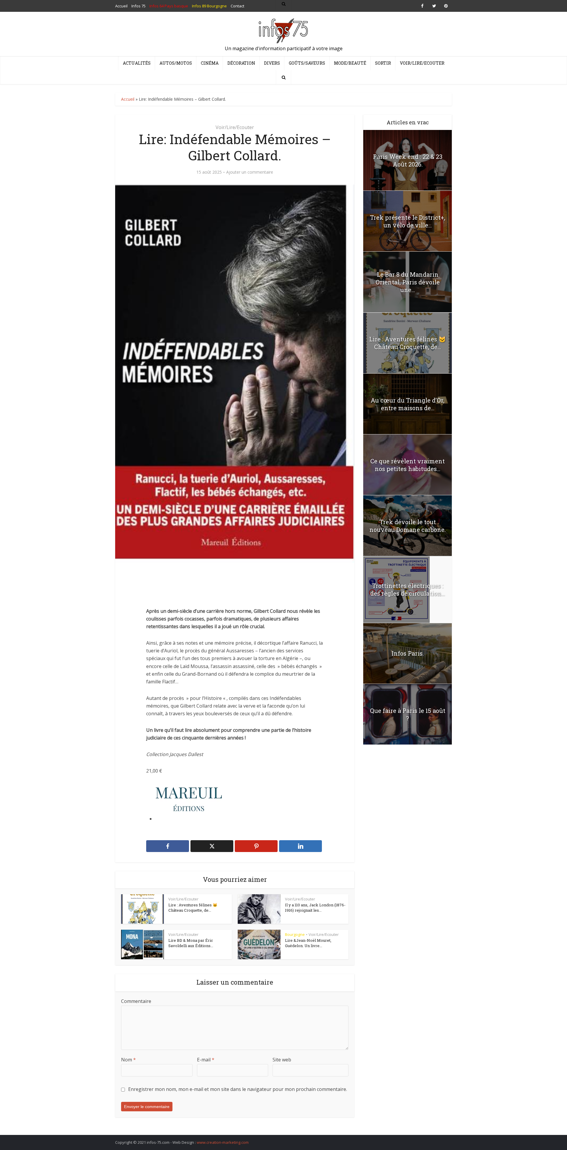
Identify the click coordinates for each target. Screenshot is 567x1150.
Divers (272, 63)
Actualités (137, 63)
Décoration (241, 63)
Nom (128, 1059)
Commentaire (136, 1001)
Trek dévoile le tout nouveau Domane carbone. (407, 525)
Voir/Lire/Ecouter (422, 63)
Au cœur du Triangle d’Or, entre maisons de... (407, 404)
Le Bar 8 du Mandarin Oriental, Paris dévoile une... (408, 282)
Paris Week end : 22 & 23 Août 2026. (407, 160)
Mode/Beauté (350, 63)
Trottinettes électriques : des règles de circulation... (407, 589)
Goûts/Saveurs (307, 63)
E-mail (205, 1059)
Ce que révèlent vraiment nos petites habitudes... (407, 465)
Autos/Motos (175, 63)
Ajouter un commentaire (249, 172)
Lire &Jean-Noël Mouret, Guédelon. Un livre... (308, 943)
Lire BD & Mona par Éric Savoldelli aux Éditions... (190, 943)
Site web (282, 1059)
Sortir (383, 63)
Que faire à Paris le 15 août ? (407, 714)
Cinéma (210, 63)
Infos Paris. (408, 653)
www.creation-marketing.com (223, 1142)
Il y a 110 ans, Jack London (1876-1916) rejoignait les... (315, 907)
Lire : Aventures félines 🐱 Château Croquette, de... (192, 907)
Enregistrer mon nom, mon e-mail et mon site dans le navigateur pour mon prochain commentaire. (237, 1089)
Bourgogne (295, 934)
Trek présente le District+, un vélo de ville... (407, 221)
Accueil (127, 99)
